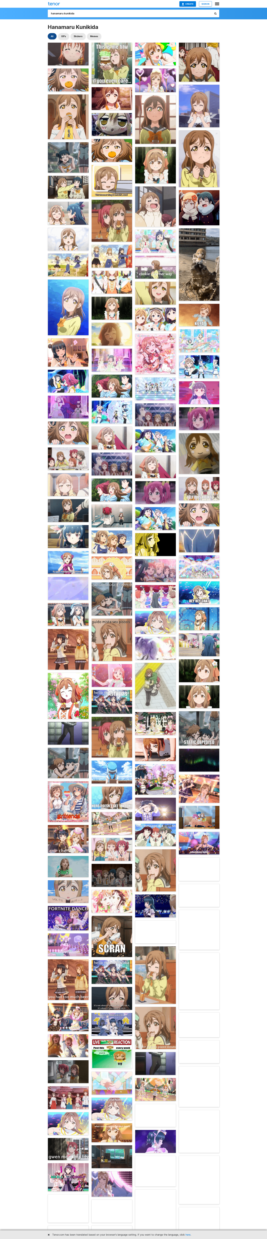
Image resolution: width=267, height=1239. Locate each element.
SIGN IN (205, 4)
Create (189, 4)
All (52, 36)
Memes (94, 36)
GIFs (63, 36)
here (188, 1234)
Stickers (78, 36)
